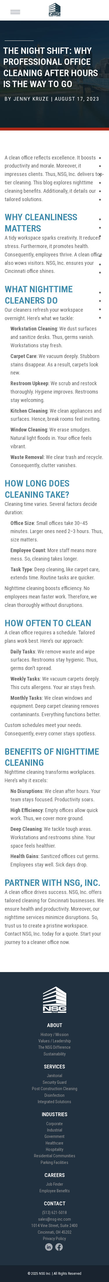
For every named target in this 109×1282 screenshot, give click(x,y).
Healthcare (54, 1143)
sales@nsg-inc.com (54, 1219)
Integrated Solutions (54, 1101)
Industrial (54, 1130)
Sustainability (55, 1054)
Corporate (54, 1123)
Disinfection (54, 1095)
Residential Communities (54, 1156)
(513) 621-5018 (54, 1212)
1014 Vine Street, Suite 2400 (54, 1225)
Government (54, 1136)
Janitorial (54, 1075)
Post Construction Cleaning (54, 1088)
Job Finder (54, 1184)
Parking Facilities (54, 1162)
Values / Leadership (54, 1041)
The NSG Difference (54, 1047)
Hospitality (54, 1149)
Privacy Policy (54, 1238)
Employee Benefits (55, 1191)
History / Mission (55, 1034)
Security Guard (55, 1082)
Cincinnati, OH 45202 (55, 1232)
